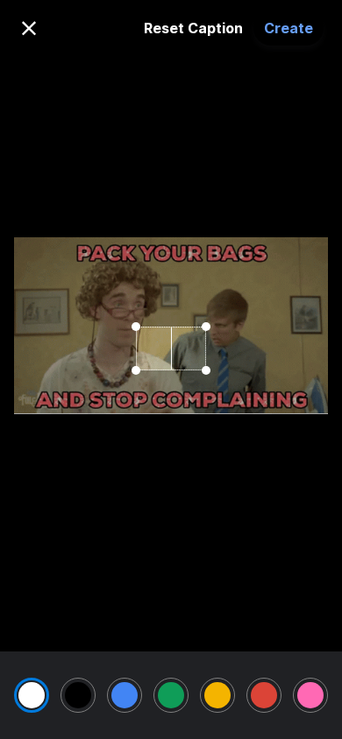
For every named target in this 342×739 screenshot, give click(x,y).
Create (288, 28)
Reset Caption (193, 28)
